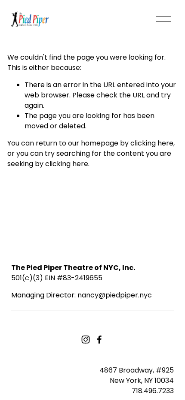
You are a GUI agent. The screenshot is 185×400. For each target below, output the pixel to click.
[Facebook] (99, 339)
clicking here (151, 143)
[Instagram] (85, 339)
